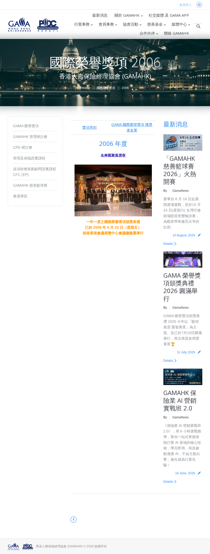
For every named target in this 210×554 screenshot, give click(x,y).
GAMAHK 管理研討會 (30, 137)
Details (168, 244)
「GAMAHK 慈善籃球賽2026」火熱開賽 (179, 170)
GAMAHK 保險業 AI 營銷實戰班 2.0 (179, 400)
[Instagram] (199, 5)
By (165, 191)
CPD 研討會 (22, 147)
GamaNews (180, 191)
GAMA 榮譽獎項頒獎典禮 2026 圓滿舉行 (182, 287)
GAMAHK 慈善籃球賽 (30, 185)
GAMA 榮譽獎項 (26, 126)
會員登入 (185, 5)
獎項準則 (89, 127)
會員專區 (20, 196)
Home (85, 88)
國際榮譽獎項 (106, 88)
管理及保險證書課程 (29, 158)
